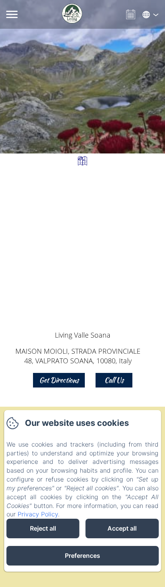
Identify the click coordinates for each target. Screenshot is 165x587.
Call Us (114, 380)
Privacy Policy (38, 514)
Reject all (43, 528)
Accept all (122, 528)
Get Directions (59, 380)
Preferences (82, 555)
